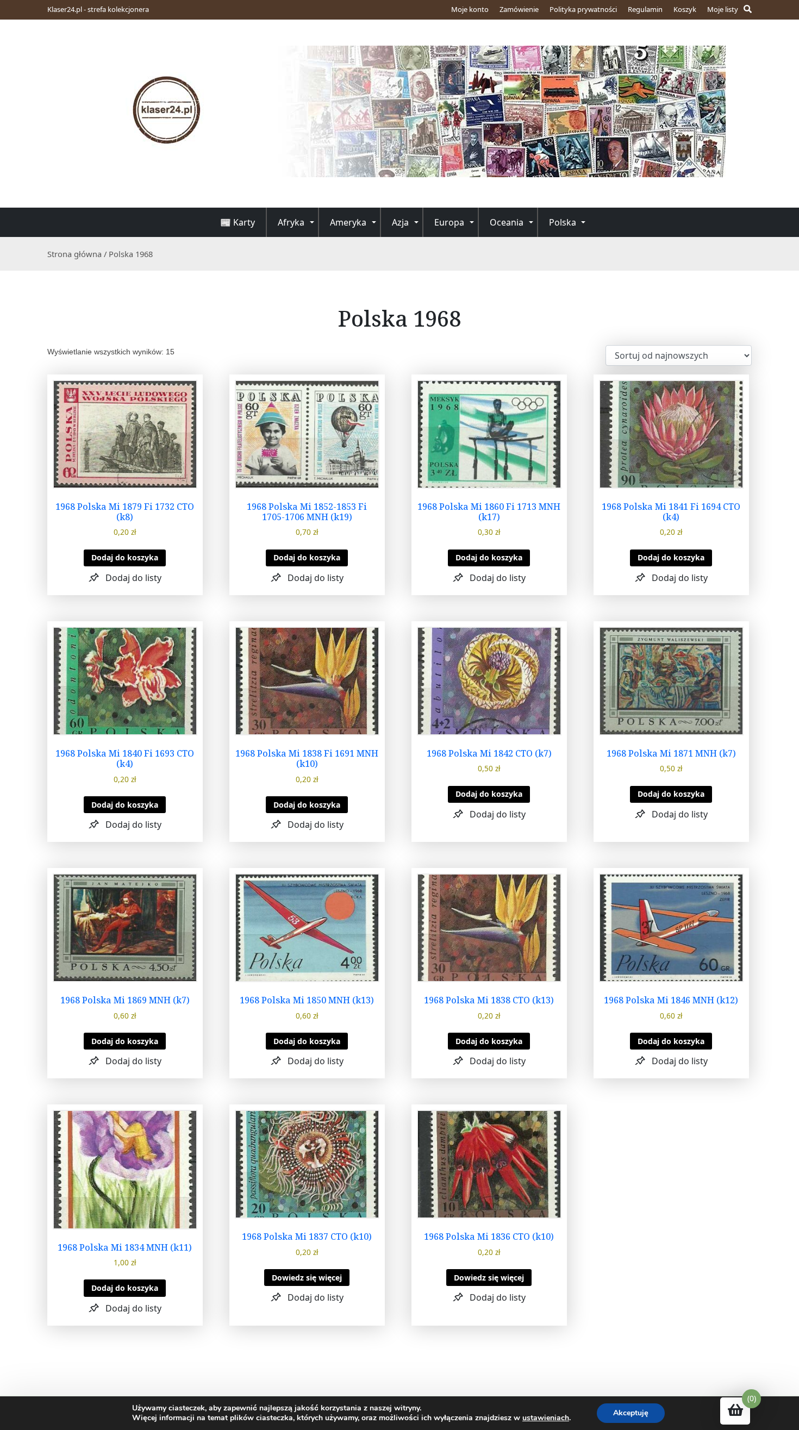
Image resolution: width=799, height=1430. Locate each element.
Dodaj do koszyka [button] (124, 557)
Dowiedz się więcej (307, 1277)
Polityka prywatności (583, 9)
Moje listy (722, 9)
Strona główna (74, 253)
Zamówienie (519, 9)
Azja (400, 222)
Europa (449, 222)
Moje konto (470, 9)
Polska (562, 222)
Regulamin (645, 9)
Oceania (506, 222)
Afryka (291, 222)
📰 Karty (237, 222)
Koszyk (684, 9)
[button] (125, 577)
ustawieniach (545, 1418)
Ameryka (348, 222)
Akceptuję (630, 1413)
